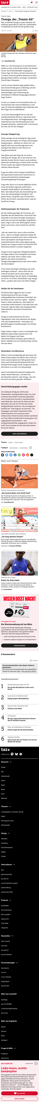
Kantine (3, 1031)
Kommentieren (13, 448)
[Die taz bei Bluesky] (16, 755)
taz (5, 749)
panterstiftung (6, 888)
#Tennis (10, 442)
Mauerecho (5, 919)
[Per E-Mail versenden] (2, 455)
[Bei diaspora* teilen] (23, 455)
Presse (3, 856)
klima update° (5, 914)
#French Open (19, 442)
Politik (3, 767)
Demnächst (5, 968)
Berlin (3, 789)
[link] (11, 7)
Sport (10, 11)
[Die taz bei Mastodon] (12, 755)
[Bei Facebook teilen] (15, 455)
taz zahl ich (5, 879)
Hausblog (4, 843)
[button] (36, 2)
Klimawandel (5, 825)
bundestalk (5, 905)
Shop (3, 1036)
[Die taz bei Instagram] (20, 755)
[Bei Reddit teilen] (27, 455)
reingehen (4, 928)
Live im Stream (6, 977)
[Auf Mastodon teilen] (6, 455)
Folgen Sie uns (5, 754)
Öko (2, 772)
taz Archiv (4, 1013)
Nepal (3, 816)
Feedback (4, 1054)
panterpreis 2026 (7, 892)
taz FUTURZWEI (6, 1004)
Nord (2, 794)
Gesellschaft (5, 776)
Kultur (3, 781)
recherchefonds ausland (9, 883)
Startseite (4, 11)
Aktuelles (4, 839)
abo (2, 870)
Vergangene (5, 981)
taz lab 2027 (5, 986)
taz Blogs (4, 1000)
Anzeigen (4, 1040)
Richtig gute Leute (7, 821)
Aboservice (5, 1058)
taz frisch (4, 946)
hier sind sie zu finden (29, 671)
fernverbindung (6, 910)
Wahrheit (4, 798)
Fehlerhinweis (24, 448)
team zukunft (5, 941)
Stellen (3, 852)
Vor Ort (3, 972)
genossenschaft (6, 874)
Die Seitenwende (6, 847)
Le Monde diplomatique (9, 1008)
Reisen (3, 1027)
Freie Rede (4, 923)
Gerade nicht (29, 1063)
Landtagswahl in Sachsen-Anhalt (12, 812)
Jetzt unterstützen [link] (19, 434)
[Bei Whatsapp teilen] (19, 455)
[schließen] (36, 1063)
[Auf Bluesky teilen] (10, 455)
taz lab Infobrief (6, 954)
